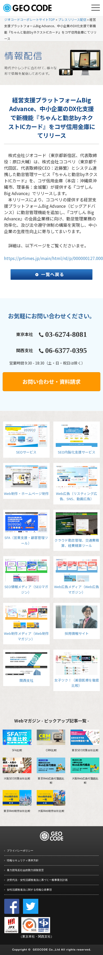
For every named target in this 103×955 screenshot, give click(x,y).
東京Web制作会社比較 (17, 811)
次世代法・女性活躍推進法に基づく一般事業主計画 (37, 879)
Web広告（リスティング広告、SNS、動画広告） (76, 496)
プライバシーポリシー (20, 850)
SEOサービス (26, 452)
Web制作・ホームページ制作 (26, 493)
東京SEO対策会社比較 (85, 750)
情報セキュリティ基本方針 (23, 860)
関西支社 (26, 680)
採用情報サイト (77, 633)
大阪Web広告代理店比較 (85, 780)
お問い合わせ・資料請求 (51, 381)
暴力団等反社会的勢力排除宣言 (25, 870)
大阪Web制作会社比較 (51, 811)
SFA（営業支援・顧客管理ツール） (26, 540)
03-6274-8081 (66, 334)
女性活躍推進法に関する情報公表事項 (29, 889)
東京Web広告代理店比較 (51, 780)
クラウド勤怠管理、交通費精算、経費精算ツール (76, 543)
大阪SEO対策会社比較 (17, 778)
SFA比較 (17, 750)
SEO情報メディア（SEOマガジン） (26, 589)
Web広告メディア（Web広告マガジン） (76, 589)
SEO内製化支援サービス (76, 452)
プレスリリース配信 (72, 19)
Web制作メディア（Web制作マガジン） (26, 636)
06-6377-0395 (66, 350)
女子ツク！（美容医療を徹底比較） (76, 683)
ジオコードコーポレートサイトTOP (29, 19)
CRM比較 (51, 750)
